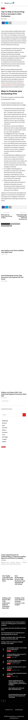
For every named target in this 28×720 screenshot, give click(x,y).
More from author (15, 223)
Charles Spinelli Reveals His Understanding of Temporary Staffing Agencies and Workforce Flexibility (13, 556)
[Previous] (3, 613)
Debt (3, 425)
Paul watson (3, 560)
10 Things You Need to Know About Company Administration (16, 661)
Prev (4, 400)
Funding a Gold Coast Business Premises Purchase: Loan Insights (20, 601)
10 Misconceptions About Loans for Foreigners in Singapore (16, 654)
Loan (3, 434)
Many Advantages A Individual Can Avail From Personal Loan (22, 217)
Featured (4, 427)
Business (4, 423)
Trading (4, 439)
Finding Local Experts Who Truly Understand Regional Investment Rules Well (13, 394)
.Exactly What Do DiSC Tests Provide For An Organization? (17, 648)
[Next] (6, 613)
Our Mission (19, 709)
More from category (6, 225)
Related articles (5, 223)
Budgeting (5, 420)
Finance (3, 8)
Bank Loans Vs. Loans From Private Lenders (6, 216)
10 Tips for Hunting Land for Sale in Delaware (16, 667)
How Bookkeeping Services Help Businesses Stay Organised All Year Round (12, 277)
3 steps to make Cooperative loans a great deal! (17, 673)
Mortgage (5, 437)
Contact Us (9, 709)
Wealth (4, 441)
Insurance (4, 432)
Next (7, 400)
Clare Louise (4, 18)
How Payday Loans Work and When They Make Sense (7, 578)
